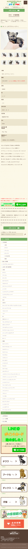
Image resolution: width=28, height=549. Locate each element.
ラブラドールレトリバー (8, 330)
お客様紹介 (5, 416)
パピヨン (5, 297)
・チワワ (5, 247)
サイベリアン (6, 343)
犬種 (4, 269)
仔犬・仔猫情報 (5, 239)
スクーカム (5, 368)
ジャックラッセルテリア (8, 332)
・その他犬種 (6, 256)
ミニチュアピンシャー (8, 294)
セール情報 (5, 418)
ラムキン (5, 365)
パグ (4, 313)
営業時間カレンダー (18, 7)
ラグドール (5, 352)
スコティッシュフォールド (9, 398)
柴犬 (4, 300)
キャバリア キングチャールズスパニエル (12, 305)
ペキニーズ (5, 310)
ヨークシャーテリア (7, 286)
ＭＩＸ (4, 338)
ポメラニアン (6, 280)
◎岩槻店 (5, 242)
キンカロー (5, 360)
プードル (5, 275)
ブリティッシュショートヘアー (10, 376)
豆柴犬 (4, 302)
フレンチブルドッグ (7, 321)
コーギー (5, 335)
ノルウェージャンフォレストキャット (11, 374)
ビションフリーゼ (7, 308)
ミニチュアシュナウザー (8, 291)
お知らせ (3, 412)
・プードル (6, 250)
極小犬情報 (5, 261)
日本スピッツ (6, 319)
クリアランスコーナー (8, 264)
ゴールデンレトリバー (8, 327)
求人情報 (5, 421)
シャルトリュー (6, 382)
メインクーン (6, 390)
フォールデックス (7, 385)
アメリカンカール (7, 409)
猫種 (4, 341)
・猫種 (5, 258)
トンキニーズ (6, 404)
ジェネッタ (5, 363)
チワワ (4, 272)
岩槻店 (7, 7)
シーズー (5, 289)
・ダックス (6, 253)
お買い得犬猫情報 (7, 267)
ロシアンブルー (6, 401)
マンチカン (5, 354)
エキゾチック (6, 371)
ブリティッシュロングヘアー (9, 379)
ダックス (5, 278)
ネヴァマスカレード (7, 346)
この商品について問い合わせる (8, 232)
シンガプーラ (6, 407)
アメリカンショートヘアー (9, 387)
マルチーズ (5, 283)
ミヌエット (5, 357)
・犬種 (5, 245)
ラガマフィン (6, 349)
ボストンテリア (6, 324)
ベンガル (5, 396)
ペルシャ (5, 393)
